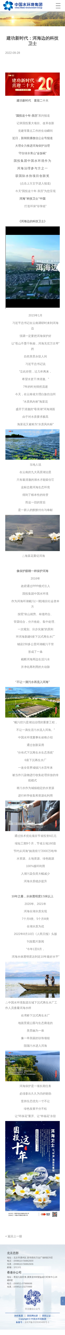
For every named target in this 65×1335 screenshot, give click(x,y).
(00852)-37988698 (23, 1283)
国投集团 (18, 1315)
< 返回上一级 (13, 1236)
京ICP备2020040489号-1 (37, 1322)
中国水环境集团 (22, 6)
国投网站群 (32, 1315)
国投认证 (46, 1315)
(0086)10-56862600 (23, 1261)
